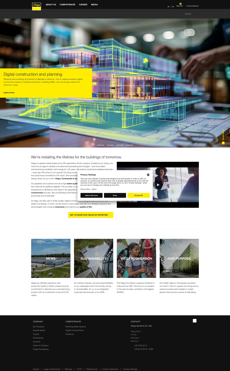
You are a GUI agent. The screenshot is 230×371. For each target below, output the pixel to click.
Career (36, 334)
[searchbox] (113, 13)
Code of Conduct (40, 345)
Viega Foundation (41, 349)
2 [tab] (110, 145)
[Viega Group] (36, 4)
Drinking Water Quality (76, 326)
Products (70, 334)
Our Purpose (38, 326)
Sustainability (39, 330)
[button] (158, 185)
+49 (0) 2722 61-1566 (143, 349)
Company (38, 321)
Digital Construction (75, 330)
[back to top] (194, 320)
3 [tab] (119, 145)
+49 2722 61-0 (140, 345)
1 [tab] (100, 145)
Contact (36, 341)
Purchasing (38, 338)
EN (173, 7)
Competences (73, 321)
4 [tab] (129, 145)
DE (169, 7)
